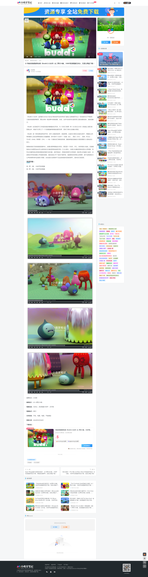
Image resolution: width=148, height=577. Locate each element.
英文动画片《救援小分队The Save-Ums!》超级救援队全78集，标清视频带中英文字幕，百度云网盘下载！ (82, 500)
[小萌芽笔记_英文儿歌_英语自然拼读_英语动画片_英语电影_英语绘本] (25, 567)
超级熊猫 (101, 268)
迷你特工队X (102, 253)
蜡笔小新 (119, 273)
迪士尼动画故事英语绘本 (105, 256)
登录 (56, 527)
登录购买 (87, 445)
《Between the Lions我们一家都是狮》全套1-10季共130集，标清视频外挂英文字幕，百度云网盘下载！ (82, 507)
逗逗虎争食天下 (112, 251)
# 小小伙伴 (36, 462)
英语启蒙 (56, 3)
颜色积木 (108, 238)
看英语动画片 (33, 60)
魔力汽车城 (118, 231)
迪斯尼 (109, 253)
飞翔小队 (117, 234)
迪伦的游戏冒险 (103, 258)
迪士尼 (114, 256)
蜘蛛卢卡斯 (102, 275)
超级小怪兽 (115, 268)
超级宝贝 (101, 270)
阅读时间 (115, 246)
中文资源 (92, 2)
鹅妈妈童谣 (102, 231)
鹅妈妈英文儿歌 (112, 229)
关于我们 (66, 564)
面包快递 (108, 241)
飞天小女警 (109, 236)
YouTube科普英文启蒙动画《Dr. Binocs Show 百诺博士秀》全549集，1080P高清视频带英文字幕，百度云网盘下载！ (46, 500)
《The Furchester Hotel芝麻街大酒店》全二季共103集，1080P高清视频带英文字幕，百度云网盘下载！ (82, 485)
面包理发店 (102, 241)
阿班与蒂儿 (102, 246)
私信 (91, 70)
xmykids (33, 70)
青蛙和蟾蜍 (115, 241)
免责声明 (53, 564)
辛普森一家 (102, 260)
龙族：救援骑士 (103, 229)
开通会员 (128, 3)
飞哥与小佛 (116, 236)
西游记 (109, 273)
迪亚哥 (110, 258)
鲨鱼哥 (113, 231)
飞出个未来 (102, 238)
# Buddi (29, 462)
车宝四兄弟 (109, 260)
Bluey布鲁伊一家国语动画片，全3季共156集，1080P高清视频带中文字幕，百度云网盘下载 (115, 77)
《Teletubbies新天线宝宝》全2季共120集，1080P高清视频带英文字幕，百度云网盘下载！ (46, 485)
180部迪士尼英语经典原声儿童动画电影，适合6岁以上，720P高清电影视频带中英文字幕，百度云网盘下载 (115, 194)
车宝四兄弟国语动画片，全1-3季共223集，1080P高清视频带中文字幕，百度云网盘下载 (115, 160)
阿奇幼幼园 (109, 246)
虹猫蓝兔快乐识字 (103, 278)
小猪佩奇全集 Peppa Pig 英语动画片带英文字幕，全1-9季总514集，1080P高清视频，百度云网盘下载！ (115, 139)
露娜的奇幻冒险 (103, 243)
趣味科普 (115, 263)
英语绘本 (74, 3)
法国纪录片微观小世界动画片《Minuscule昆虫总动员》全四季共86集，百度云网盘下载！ (47, 492)
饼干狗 (111, 234)
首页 (40, 3)
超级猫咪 (115, 265)
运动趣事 (115, 258)
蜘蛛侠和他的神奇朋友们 (112, 275)
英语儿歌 (47, 3)
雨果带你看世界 (112, 243)
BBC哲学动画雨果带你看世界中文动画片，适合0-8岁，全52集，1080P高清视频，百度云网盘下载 (115, 119)
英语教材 (83, 3)
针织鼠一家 (110, 248)
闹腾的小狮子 (102, 248)
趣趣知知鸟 (109, 263)
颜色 (113, 238)
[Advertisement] (110, 210)
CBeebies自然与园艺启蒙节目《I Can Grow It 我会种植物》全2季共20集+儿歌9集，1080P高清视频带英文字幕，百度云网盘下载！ (81, 493)
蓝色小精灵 (102, 280)
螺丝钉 (114, 273)
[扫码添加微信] (144, 562)
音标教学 (118, 238)
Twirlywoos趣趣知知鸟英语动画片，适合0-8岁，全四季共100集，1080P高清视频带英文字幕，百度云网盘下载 (115, 181)
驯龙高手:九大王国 (104, 234)
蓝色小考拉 (112, 278)
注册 (66, 527)
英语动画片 (65, 3)
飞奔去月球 (102, 236)
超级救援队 (108, 268)
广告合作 (59, 564)
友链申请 (47, 564)
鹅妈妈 (108, 231)
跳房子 (115, 260)
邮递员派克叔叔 (103, 251)
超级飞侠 (110, 265)
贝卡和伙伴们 (102, 273)
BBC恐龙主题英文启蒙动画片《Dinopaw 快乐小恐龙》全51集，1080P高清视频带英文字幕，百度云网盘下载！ (47, 507)
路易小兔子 (102, 263)
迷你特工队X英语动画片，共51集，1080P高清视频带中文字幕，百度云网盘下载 (115, 83)
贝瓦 (119, 270)
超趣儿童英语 (102, 265)
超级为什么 (114, 270)
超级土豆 (107, 270)
